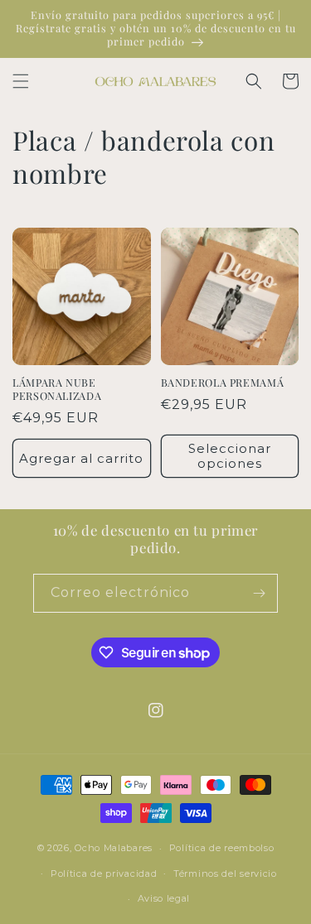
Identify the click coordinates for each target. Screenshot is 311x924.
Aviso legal (164, 898)
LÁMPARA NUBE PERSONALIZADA (56, 389)
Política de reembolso (222, 848)
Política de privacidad (104, 873)
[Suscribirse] (259, 593)
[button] (20, 81)
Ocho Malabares (114, 848)
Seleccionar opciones (229, 455)
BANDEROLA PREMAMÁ (222, 382)
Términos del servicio (225, 873)
